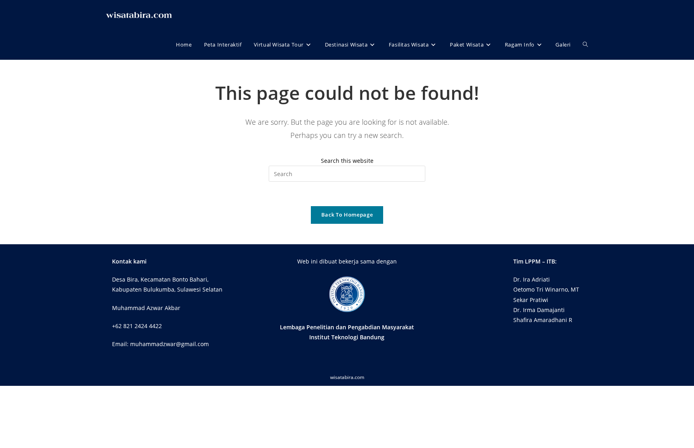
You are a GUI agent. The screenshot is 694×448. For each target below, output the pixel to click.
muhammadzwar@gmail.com (169, 344)
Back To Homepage (347, 214)
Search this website (347, 160)
